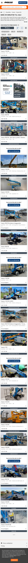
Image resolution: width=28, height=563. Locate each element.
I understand (14, 560)
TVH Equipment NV (14, 408)
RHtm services (14, 284)
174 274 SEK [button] (4, 250)
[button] (7, 28)
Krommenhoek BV (13, 198)
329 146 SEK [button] (4, 383)
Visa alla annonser (7, 92)
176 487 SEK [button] (4, 196)
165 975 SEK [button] (4, 451)
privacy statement (5, 556)
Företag (3, 546)
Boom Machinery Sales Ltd (14, 353)
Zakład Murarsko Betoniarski (13, 431)
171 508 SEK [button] (4, 406)
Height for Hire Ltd (13, 453)
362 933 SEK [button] (4, 141)
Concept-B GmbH (13, 121)
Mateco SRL (14, 531)
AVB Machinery (14, 230)
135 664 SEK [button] (4, 428)
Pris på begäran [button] (4, 228)
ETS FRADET (14, 508)
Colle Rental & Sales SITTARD (13, 307)
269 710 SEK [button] (4, 305)
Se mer (25, 21)
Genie (13, 12)
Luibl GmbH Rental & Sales (14, 143)
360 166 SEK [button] (4, 118)
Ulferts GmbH (13, 175)
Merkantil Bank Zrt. (14, 385)
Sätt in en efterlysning (14, 151)
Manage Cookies (13, 555)
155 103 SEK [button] (4, 351)
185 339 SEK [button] (4, 506)
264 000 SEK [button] (4, 55)
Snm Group (14, 485)
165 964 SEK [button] (4, 173)
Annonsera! (23, 2)
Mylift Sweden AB (13, 57)
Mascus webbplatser (8, 543)
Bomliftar (8, 12)
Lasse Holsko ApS (13, 80)
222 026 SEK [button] (4, 78)
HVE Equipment (14, 253)
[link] (14, 43)
